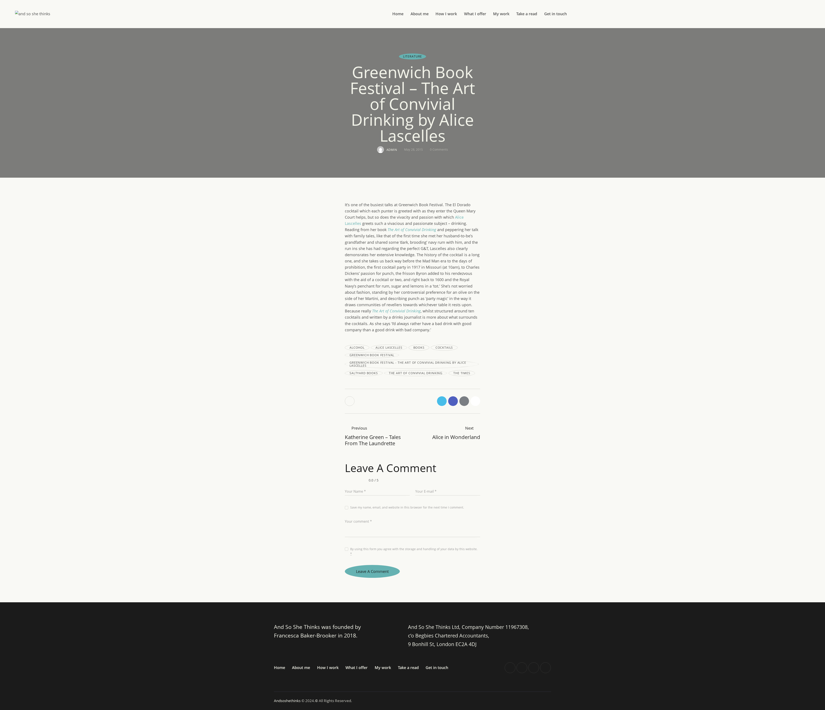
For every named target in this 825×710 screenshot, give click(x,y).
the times (461, 373)
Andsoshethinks (287, 700)
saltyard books (364, 373)
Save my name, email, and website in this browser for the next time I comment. (407, 507)
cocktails (444, 347)
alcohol (357, 347)
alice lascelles (389, 347)
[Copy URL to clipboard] (475, 401)
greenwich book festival (372, 355)
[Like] (350, 401)
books (419, 347)
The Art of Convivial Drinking (412, 229)
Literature (412, 56)
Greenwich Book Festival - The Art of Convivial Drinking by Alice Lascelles (408, 364)
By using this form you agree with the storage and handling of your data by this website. (414, 551)
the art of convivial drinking (415, 373)
